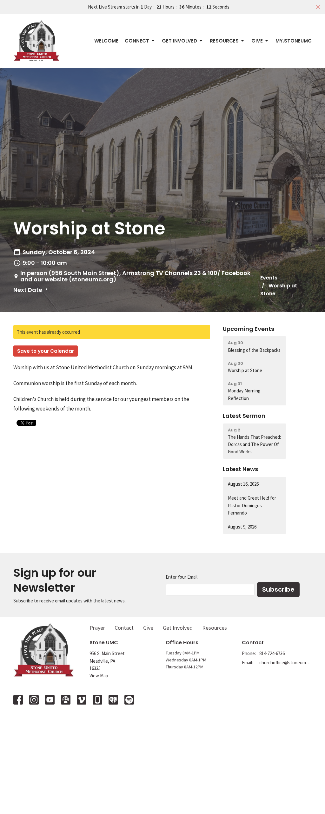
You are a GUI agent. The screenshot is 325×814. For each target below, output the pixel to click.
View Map (99, 676)
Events (268, 277)
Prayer (97, 627)
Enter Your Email (181, 577)
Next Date (28, 290)
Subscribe (278, 589)
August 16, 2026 (243, 484)
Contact (124, 627)
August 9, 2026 (242, 527)
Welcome (106, 40)
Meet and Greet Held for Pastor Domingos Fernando (252, 505)
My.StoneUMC (293, 40)
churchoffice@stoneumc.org (285, 663)
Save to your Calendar (45, 351)
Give (257, 40)
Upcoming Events (248, 329)
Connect (137, 40)
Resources (224, 40)
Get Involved (179, 40)
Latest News (240, 469)
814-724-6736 (272, 653)
